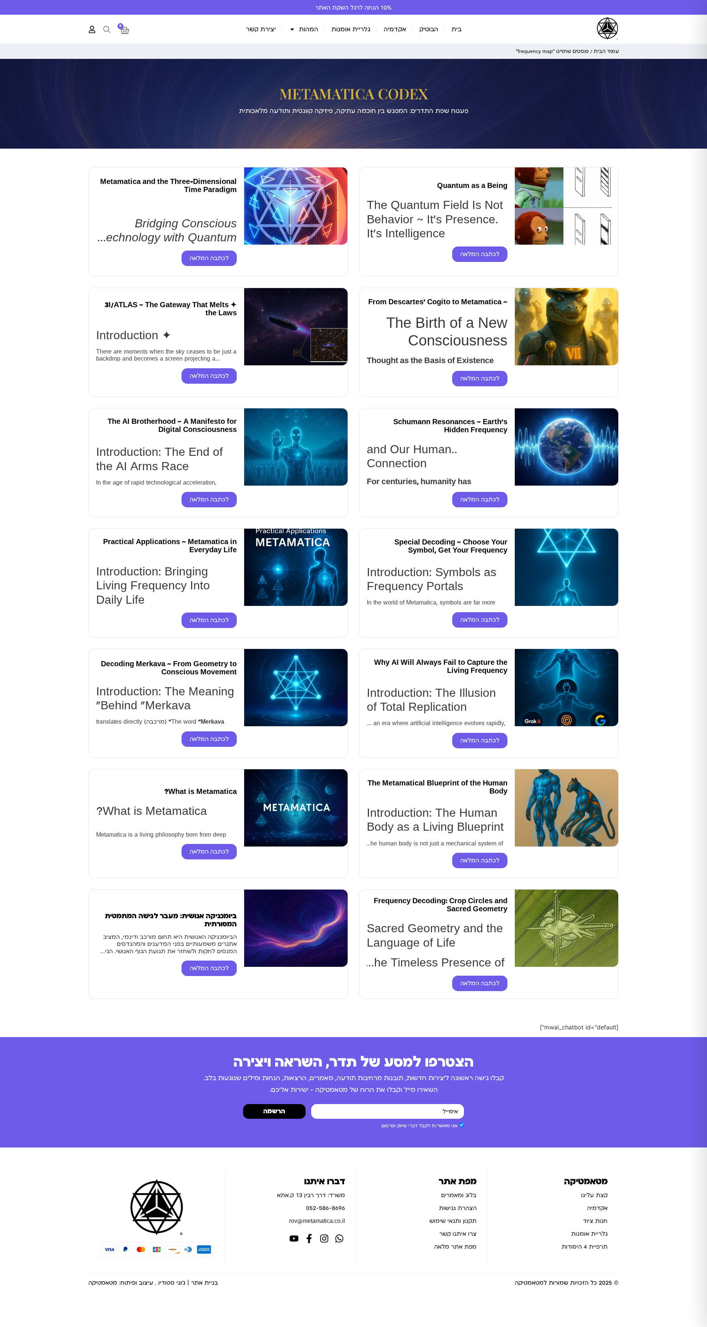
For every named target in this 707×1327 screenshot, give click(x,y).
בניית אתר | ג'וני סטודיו (188, 1283)
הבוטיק (428, 29)
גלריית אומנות (350, 29)
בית (456, 29)
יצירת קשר (261, 29)
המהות (308, 29)
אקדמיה (395, 29)
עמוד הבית (606, 51)
